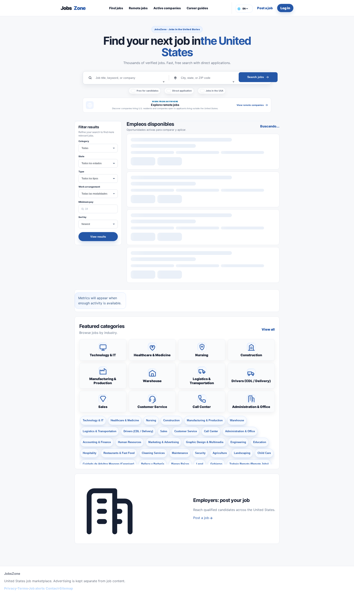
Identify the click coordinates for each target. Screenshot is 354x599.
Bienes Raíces (180, 463)
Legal (199, 463)
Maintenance (180, 453)
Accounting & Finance (97, 442)
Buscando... (269, 126)
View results (98, 236)
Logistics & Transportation (202, 381)
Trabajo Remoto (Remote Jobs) (249, 463)
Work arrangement (89, 186)
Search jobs (255, 77)
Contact (52, 588)
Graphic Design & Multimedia (204, 442)
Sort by (82, 217)
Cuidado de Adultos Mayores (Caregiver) (108, 463)
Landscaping (242, 453)
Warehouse (152, 381)
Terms (22, 588)
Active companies (167, 8)
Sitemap (66, 588)
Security (200, 453)
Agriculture (220, 453)
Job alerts (37, 588)
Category (83, 141)
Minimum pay (85, 201)
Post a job (265, 8)
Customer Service (152, 407)
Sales (102, 407)
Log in (285, 8)
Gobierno (216, 463)
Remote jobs (138, 8)
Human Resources (129, 442)
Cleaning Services (153, 453)
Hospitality (89, 453)
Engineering (238, 442)
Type (81, 171)
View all (268, 329)
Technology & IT (103, 355)
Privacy (10, 588)
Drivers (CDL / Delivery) (251, 381)
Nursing (201, 355)
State (81, 156)
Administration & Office (251, 407)
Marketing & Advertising (163, 442)
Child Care (264, 453)
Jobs (73, 8)
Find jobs (116, 8)
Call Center (202, 407)
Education (259, 442)
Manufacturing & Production (102, 381)
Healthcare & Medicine (152, 355)
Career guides (197, 8)
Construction (251, 355)
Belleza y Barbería (152, 463)
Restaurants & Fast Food (119, 453)
